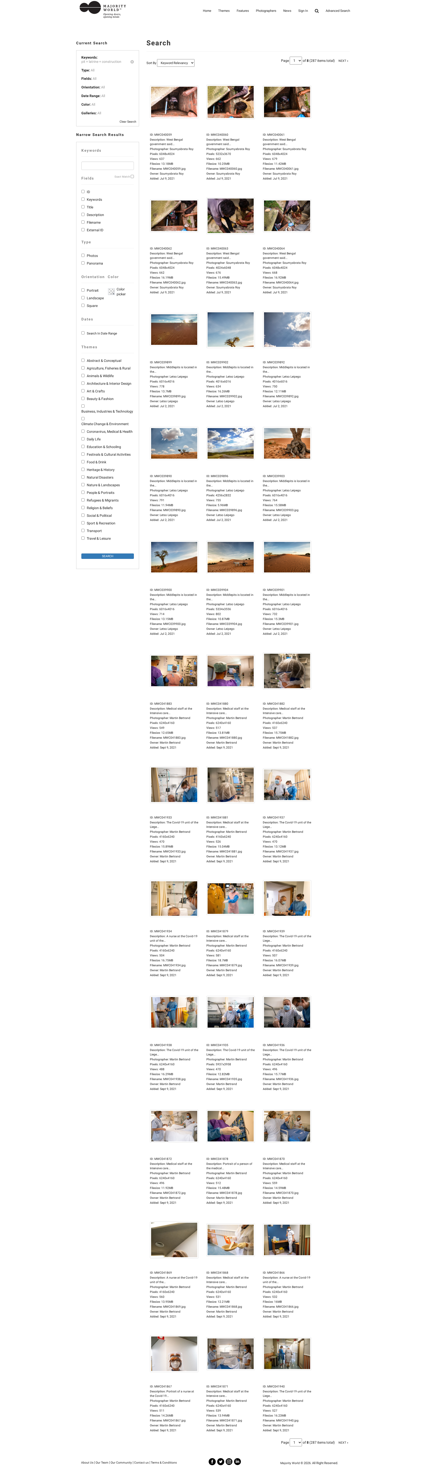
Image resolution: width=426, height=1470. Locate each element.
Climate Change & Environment (105, 424)
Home (207, 11)
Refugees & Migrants (103, 500)
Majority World (290, 1463)
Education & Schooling (104, 447)
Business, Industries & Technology (107, 411)
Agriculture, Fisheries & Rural (108, 368)
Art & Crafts (96, 391)
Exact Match (122, 176)
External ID (95, 230)
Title (90, 207)
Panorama (95, 263)
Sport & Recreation (101, 523)
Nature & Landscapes (103, 485)
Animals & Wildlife (100, 376)
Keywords (94, 199)
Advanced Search (338, 11)
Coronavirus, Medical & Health (110, 432)
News (287, 11)
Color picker (120, 291)
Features (243, 11)
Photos (92, 256)
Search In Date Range (102, 333)
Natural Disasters (100, 477)
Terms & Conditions (164, 1462)
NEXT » (343, 61)
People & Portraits (100, 493)
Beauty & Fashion (100, 399)
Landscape (95, 298)
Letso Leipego (169, 401)
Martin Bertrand (170, 742)
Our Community (121, 1462)
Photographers (266, 11)
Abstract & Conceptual (104, 361)
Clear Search (128, 121)
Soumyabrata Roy (172, 173)
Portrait (93, 290)
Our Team (102, 1462)
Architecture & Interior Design (109, 383)
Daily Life (94, 439)
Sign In (303, 11)
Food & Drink (96, 462)
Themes (224, 11)
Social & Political (99, 516)
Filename (94, 222)
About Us (87, 1462)
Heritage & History (101, 470)
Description (95, 215)
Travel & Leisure (99, 538)
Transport (94, 531)
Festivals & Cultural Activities (109, 454)
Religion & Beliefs (100, 508)
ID (88, 192)
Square (92, 306)
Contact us (141, 1462)
